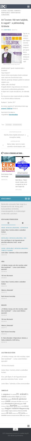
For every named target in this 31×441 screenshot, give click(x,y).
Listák (22, 406)
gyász (21, 403)
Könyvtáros (7, 30)
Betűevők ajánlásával (19, 399)
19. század (13, 394)
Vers (25, 238)
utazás (23, 415)
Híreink (3, 227)
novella (25, 411)
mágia (6, 411)
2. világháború (5, 394)
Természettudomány (7, 250)
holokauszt (3, 406)
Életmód (10, 10)
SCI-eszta (21, 413)
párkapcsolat (15, 413)
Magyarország (24, 408)
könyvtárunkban (13, 114)
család (7, 401)
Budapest (3, 401)
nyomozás (3, 413)
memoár (3, 411)
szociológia (8, 124)
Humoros (17, 10)
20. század (21, 394)
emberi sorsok (25, 401)
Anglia (17, 396)
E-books (4, 10)
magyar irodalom (12, 408)
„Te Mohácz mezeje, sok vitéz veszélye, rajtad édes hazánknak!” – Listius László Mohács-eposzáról (14, 267)
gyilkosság (17, 403)
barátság (4, 399)
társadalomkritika (17, 124)
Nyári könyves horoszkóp (8, 296)
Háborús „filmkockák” (7, 290)
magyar (2, 408)
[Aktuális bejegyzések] (8, 223)
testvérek (9, 415)
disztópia (19, 401)
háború (8, 406)
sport (26, 413)
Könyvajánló (5, 13)
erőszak (3, 403)
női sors (9, 413)
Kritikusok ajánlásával (12, 227)
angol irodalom (22, 396)
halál (24, 403)
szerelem (3, 415)
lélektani (26, 406)
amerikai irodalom (11, 396)
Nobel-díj (20, 411)
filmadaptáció (9, 404)
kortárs (13, 405)
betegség (9, 399)
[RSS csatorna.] (29, 199)
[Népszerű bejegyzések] (23, 223)
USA (21, 415)
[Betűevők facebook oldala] (26, 199)
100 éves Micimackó (7, 275)
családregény (13, 401)
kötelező (19, 406)
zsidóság (27, 415)
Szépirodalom (24, 227)
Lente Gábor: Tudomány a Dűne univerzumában (14, 253)
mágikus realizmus (13, 411)
